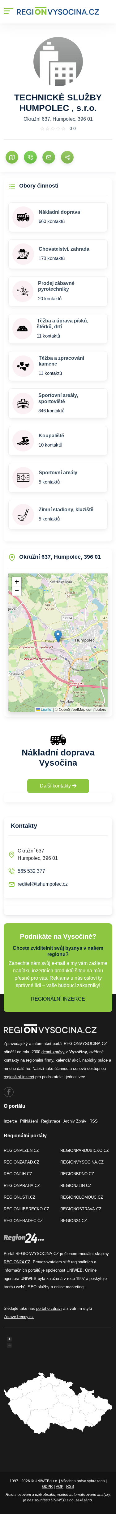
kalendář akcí (68, 1060)
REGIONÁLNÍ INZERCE (58, 999)
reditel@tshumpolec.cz (43, 884)
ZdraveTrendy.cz (19, 1316)
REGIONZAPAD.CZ (21, 1162)
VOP (59, 1486)
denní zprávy (53, 1052)
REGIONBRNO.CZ (77, 1174)
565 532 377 (31, 871)
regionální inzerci (19, 1077)
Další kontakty (56, 785)
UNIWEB (75, 1270)
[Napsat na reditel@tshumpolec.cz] (48, 157)
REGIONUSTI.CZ (19, 1197)
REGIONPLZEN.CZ (21, 1150)
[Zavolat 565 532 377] (30, 157)
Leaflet (46, 709)
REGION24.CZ (73, 1220)
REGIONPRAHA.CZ (22, 1185)
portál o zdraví (49, 1308)
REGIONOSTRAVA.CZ (80, 1209)
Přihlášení (29, 1121)
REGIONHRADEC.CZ (23, 1220)
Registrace (50, 1121)
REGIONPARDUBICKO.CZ (84, 1150)
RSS (93, 1121)
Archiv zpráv (74, 1121)
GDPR (47, 1486)
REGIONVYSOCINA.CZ (82, 1162)
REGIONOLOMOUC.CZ (81, 1197)
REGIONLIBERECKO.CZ (26, 1209)
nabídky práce (95, 1060)
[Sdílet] (67, 157)
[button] (58, 636)
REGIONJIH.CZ (18, 1174)
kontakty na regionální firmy (28, 1060)
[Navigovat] (12, 157)
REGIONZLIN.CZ (75, 1185)
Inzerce (10, 1121)
